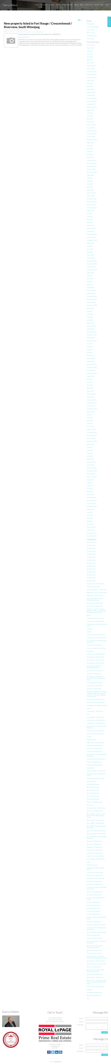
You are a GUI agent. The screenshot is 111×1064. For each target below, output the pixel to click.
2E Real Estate (91, 548)
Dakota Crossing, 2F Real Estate (96, 648)
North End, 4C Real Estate (94, 751)
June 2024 (90, 116)
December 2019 (92, 261)
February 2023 (91, 160)
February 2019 (91, 290)
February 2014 (91, 462)
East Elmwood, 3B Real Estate (96, 654)
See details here (24, 37)
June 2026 (90, 54)
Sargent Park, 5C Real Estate (95, 856)
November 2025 (92, 74)
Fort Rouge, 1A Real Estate (95, 682)
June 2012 (90, 515)
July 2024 (89, 113)
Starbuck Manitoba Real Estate (96, 925)
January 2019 (91, 293)
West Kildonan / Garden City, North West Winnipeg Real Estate (97, 957)
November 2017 (92, 335)
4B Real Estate (91, 569)
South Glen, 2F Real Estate (95, 875)
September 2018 (92, 305)
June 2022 (90, 181)
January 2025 (91, 95)
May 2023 (90, 151)
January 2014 (91, 465)
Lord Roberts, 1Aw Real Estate (96, 723)
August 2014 (90, 444)
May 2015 (90, 420)
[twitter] (53, 1052)
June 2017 (90, 346)
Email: (81, 1022)
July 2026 (89, 51)
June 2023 (90, 148)
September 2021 (92, 207)
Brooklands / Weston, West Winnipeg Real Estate (95, 599)
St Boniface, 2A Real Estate (95, 884)
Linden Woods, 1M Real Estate (96, 720)
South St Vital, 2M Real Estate (95, 878)
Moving (89, 736)
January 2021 (91, 231)
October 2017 (91, 338)
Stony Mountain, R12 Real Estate (96, 932)
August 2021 (90, 210)
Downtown (90, 651)
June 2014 (90, 450)
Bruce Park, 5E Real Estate (95, 606)
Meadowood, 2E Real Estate (95, 731)
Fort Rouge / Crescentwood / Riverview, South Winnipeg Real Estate (26, 32)
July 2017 (89, 343)
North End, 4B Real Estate (94, 748)
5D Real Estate (91, 578)
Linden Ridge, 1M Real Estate (95, 717)
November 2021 (92, 202)
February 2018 (91, 326)
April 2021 (90, 222)
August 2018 (90, 308)
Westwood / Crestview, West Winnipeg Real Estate (95, 970)
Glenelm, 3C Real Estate (94, 688)
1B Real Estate (91, 542)
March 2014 (90, 459)
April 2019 (90, 284)
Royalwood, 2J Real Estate (95, 850)
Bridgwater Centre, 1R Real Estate (97, 592)
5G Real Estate (91, 581)
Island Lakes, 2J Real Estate (95, 711)
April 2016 (90, 388)
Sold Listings (90, 38)
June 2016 (90, 382)
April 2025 (90, 86)
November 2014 (92, 435)
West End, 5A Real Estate (94, 950)
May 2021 (90, 219)
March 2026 (90, 63)
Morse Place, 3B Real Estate (95, 733)
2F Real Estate (91, 551)
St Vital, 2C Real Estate (93, 902)
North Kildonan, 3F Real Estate (96, 759)
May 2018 (90, 317)
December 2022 (92, 163)
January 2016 (91, 397)
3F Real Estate (91, 563)
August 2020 (90, 243)
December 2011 (92, 533)
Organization (90, 768)
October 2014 (91, 438)
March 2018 (90, 323)
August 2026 (90, 48)
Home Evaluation (67, 5)
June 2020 (90, 249)
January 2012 (91, 530)
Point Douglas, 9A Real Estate (95, 778)
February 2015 (91, 429)
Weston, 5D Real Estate (94, 967)
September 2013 (92, 477)
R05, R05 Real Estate (93, 787)
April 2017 (90, 352)
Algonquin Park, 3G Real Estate (96, 583)
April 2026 (90, 60)
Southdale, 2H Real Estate (94, 881)
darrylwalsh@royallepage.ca (55, 1021)
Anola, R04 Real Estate (93, 586)
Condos (89, 632)
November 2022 (92, 166)
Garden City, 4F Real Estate (95, 685)
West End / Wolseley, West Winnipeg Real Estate (95, 946)
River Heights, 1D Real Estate (95, 823)
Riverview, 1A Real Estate (94, 844)
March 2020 (90, 255)
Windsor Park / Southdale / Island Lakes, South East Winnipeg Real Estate (96, 981)
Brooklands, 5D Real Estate (95, 603)
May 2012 (90, 518)
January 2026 (91, 68)
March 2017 (90, 355)
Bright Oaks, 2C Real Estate (95, 595)
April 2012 (90, 521)
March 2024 (90, 122)
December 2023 (92, 131)
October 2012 (91, 503)
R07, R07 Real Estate (93, 790)
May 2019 (90, 281)
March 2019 (90, 287)
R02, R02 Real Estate (93, 784)
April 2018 (90, 320)
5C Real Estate (91, 575)
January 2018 (91, 329)
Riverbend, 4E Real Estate (94, 841)
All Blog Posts (91, 24)
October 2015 (91, 406)
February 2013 (91, 497)
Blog (81, 5)
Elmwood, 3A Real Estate (94, 673)
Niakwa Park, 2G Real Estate (95, 742)
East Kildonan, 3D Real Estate (95, 663)
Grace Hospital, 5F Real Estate (96, 699)
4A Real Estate (91, 566)
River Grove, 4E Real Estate (95, 811)
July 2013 (89, 483)
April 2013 (90, 491)
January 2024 (91, 128)
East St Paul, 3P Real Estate (95, 670)
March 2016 (90, 391)
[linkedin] (57, 1052)
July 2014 (89, 447)
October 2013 (91, 474)
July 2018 (89, 311)
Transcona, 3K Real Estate (94, 938)
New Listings (90, 30)
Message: (80, 1025)
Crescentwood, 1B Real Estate (96, 634)
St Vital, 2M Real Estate (94, 914)
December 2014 (92, 432)
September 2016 (92, 373)
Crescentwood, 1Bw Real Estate (96, 637)
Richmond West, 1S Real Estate (96, 808)
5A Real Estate (91, 572)
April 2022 (90, 187)
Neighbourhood (91, 739)
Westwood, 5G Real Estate (95, 974)
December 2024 (92, 98)
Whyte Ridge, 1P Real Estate (95, 977)
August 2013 (90, 480)
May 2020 (90, 252)
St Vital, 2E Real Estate (93, 908)
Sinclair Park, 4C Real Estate (95, 872)
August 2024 (90, 110)
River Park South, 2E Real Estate (96, 830)
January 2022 (91, 196)
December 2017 (92, 332)
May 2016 (90, 385)
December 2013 (92, 468)
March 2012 (90, 524)
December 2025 (92, 71)
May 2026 (90, 57)
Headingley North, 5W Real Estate (97, 705)
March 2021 (90, 225)
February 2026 (91, 65)
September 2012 (92, 506)
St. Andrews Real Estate (94, 922)
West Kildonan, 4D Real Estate (96, 961)
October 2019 (91, 267)
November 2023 (92, 133)
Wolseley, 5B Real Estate (94, 995)
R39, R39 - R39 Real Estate (95, 802)
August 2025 (90, 80)
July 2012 (89, 512)
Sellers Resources (92, 865)
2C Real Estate (91, 545)
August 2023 (90, 142)
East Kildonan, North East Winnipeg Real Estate (94, 666)
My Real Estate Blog (93, 27)
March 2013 (90, 494)
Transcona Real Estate (93, 935)
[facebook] (49, 1052)
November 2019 (92, 264)
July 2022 (89, 178)
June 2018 (90, 314)
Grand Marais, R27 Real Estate (96, 702)
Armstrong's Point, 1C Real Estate (97, 589)
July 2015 (89, 414)
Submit (104, 1032)
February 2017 (91, 358)
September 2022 (92, 172)
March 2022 (90, 190)
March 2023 (90, 157)
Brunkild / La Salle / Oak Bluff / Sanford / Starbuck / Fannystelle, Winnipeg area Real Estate (96, 610)
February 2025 (91, 92)
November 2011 (92, 536)
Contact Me (88, 5)
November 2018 (92, 299)
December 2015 (92, 400)
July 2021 (89, 213)
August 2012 (90, 509)
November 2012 (92, 500)
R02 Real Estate (91, 781)
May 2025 (90, 83)
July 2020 (89, 246)
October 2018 (91, 302)
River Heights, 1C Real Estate (95, 820)
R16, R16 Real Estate (93, 793)
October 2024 (91, 104)
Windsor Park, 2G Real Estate (95, 986)
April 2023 (90, 154)
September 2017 (92, 341)
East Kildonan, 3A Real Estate (95, 657)
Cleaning (89, 629)
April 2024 (90, 119)
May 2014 (90, 453)
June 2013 (90, 485)
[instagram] (61, 1052)
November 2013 (92, 471)
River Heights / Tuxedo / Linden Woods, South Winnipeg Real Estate (96, 815)
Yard (88, 998)
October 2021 (91, 204)
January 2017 (91, 361)
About (76, 5)
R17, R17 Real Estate (93, 796)
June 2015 (90, 417)
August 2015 (90, 412)
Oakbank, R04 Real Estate (94, 765)
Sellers (89, 862)
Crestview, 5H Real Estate (94, 645)
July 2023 (89, 145)
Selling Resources (92, 35)
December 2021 (92, 199)
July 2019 (89, 275)
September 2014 (92, 441)
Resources (90, 805)
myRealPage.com (58, 1061)
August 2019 (90, 273)
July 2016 (89, 379)
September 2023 (92, 139)
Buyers (89, 615)
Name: (81, 1018)
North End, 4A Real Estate (94, 745)
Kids (88, 714)
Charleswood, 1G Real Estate (95, 621)
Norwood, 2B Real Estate (94, 762)
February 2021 (91, 228)
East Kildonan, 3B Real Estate (95, 660)
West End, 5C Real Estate (94, 953)
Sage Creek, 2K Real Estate (95, 853)
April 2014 (90, 456)
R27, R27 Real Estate (93, 799)
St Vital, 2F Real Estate (93, 911)
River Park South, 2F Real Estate (96, 833)
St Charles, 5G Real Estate (94, 892)
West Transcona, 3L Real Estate (96, 964)
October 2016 (91, 370)
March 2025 (90, 89)
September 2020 (92, 240)
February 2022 (91, 193)
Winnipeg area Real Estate (94, 992)
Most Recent (91, 45)
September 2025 (92, 77)
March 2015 (90, 426)
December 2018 (92, 296)
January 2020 (91, 258)
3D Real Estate (91, 560)
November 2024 (92, 101)
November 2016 (92, 367)
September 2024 (92, 107)
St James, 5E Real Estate (94, 895)
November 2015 (92, 403)
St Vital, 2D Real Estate (93, 905)
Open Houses (91, 32)
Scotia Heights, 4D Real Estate (96, 859)
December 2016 (92, 364)
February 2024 (91, 125)
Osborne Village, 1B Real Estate (96, 771)
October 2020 (91, 237)
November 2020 (92, 234)
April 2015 (90, 423)
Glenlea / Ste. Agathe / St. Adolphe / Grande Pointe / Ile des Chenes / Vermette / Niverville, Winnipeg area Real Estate (97, 694)
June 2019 (90, 278)
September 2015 (92, 409)
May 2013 (90, 488)
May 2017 (90, 349)
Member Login (98, 5)
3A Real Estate (91, 557)
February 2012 (91, 527)
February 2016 (91, 394)
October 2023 (91, 136)
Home (37, 5)
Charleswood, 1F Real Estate (95, 618)
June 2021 (90, 216)
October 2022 (91, 169)
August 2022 (90, 175)
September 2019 (92, 270)
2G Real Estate (91, 554)
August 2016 (90, 376)
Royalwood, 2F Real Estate (95, 847)
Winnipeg (89, 989)
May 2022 (90, 184)
